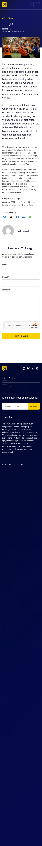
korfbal (15, 211)
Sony (33, 211)
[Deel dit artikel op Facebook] (17, 222)
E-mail (5, 283)
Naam (5, 270)
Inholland (6, 211)
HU (30, 208)
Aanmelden (33, 415)
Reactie (6, 295)
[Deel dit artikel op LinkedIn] (23, 222)
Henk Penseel (22, 208)
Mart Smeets (24, 211)
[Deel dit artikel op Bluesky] (4, 222)
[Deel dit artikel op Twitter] (11, 222)
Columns (6, 208)
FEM (13, 208)
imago (35, 208)
